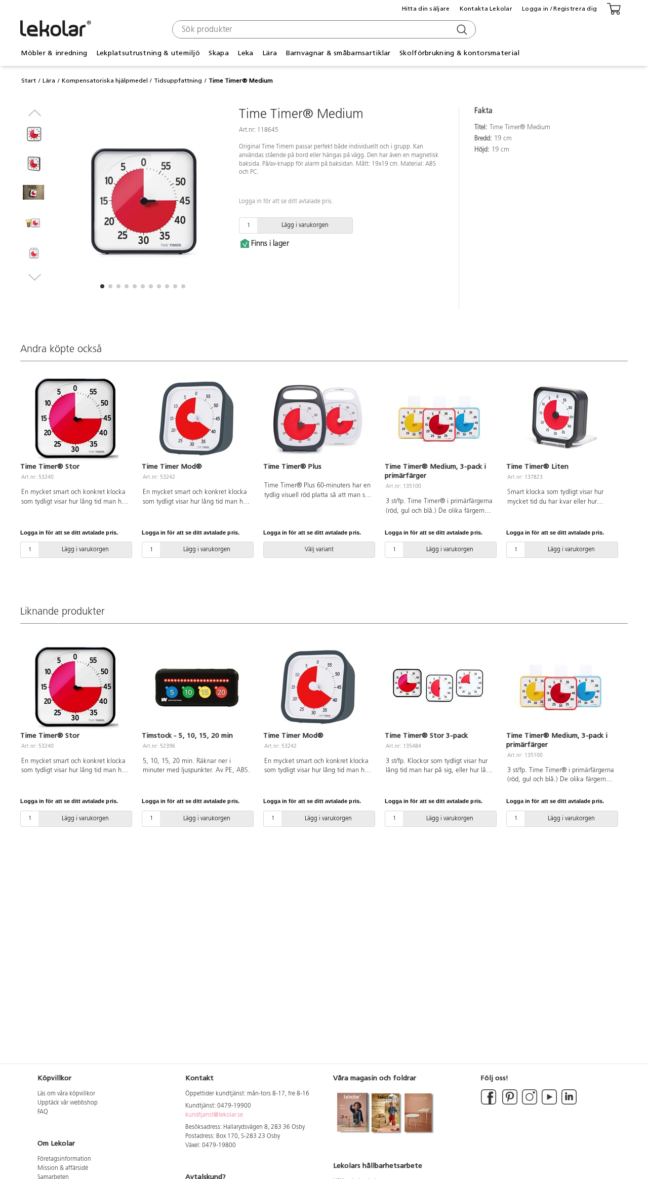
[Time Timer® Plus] (318, 418)
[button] (102, 286)
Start (28, 80)
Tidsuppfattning (178, 80)
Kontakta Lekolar (486, 8)
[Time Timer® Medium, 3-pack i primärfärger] (439, 418)
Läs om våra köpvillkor (66, 1094)
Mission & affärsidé (62, 1168)
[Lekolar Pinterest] (509, 1103)
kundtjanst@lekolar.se (214, 1115)
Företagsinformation (64, 1159)
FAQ (42, 1112)
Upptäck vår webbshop (67, 1103)
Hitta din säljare (426, 8)
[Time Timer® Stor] (75, 418)
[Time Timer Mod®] (196, 418)
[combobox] (323, 29)
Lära (49, 80)
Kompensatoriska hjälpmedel (105, 80)
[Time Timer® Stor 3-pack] (439, 687)
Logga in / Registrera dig (559, 8)
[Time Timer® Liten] (561, 418)
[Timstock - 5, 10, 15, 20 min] (196, 687)
